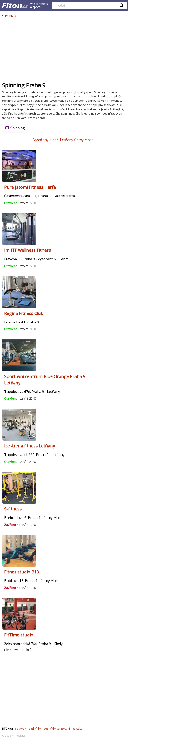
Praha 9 (10, 15)
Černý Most (83, 139)
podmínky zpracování (57, 728)
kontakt (77, 728)
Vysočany (40, 139)
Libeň (54, 139)
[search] (86, 6)
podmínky (35, 728)
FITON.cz (7, 728)
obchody (20, 728)
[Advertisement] (64, 49)
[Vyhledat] (121, 5)
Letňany (66, 139)
